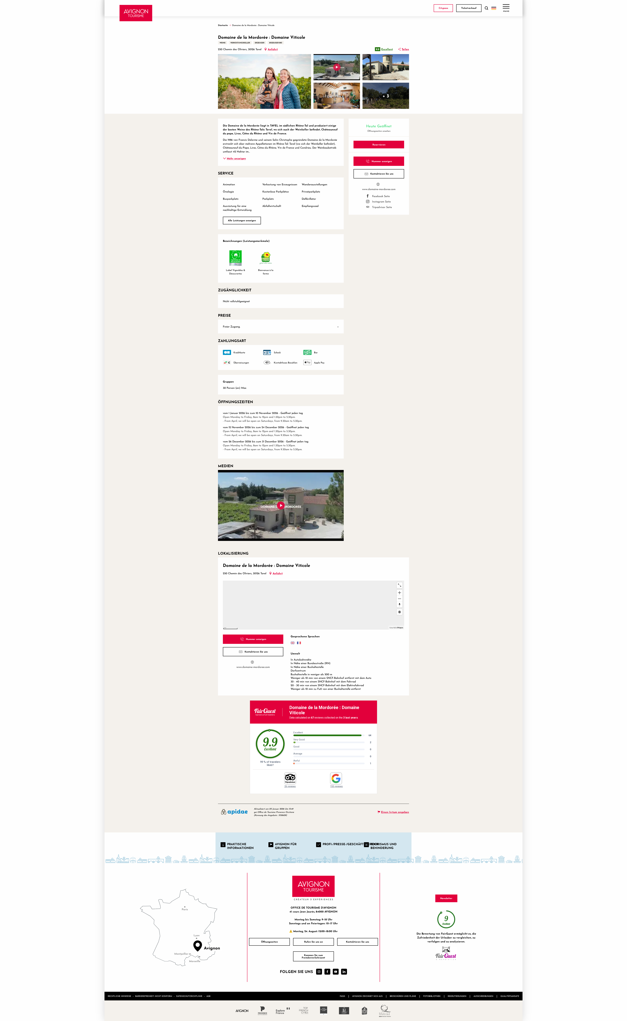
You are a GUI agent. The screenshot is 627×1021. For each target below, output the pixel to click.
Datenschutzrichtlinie (189, 996)
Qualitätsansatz (509, 996)
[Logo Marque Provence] (262, 1010)
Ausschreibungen (483, 996)
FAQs (342, 996)
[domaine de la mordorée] (281, 505)
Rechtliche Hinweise (119, 996)
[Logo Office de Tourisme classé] (324, 1010)
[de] (493, 8)
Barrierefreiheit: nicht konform (153, 996)
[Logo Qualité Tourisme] (385, 1011)
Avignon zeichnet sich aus (367, 996)
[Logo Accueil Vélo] (364, 1011)
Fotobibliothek (432, 996)
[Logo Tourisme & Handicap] (344, 1010)
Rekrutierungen (457, 996)
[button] (486, 8)
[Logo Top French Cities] (303, 1010)
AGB (208, 996)
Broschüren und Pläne (403, 996)
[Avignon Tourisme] (136, 13)
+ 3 (386, 95)
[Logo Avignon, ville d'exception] (242, 1010)
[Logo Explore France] (283, 1010)
